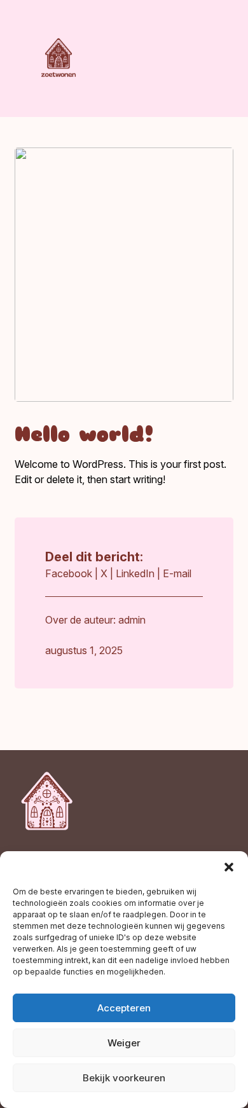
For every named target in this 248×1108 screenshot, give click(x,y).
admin (132, 619)
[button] (229, 867)
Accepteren (124, 1008)
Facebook (68, 573)
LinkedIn (135, 573)
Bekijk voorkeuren (124, 1078)
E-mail (177, 573)
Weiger (124, 1043)
